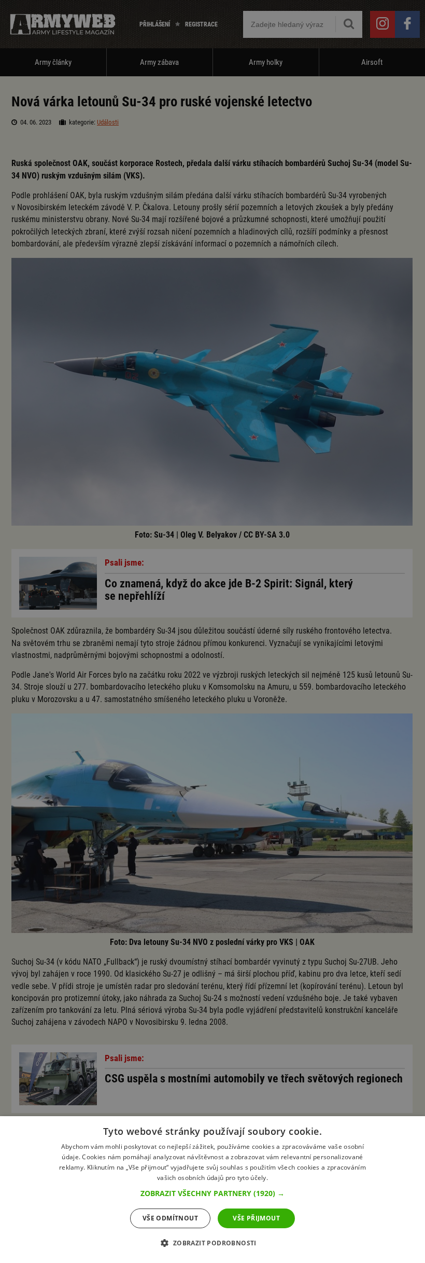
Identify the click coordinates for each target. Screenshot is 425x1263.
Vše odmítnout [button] (170, 1218)
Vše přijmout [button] (256, 1218)
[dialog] (212, 1189)
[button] (212, 1193)
